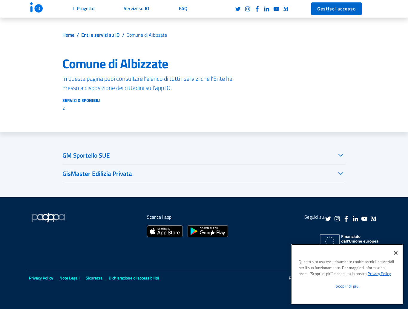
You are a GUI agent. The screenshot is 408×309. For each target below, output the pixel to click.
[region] (347, 274)
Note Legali (69, 278)
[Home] (42, 7)
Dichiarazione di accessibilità (134, 278)
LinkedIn (267, 9)
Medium (286, 9)
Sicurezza (94, 278)
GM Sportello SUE (86, 155)
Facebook (257, 9)
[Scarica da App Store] (165, 230)
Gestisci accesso (336, 8)
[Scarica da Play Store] (208, 230)
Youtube (276, 9)
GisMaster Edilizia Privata (97, 173)
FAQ (183, 8)
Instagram (247, 9)
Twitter (238, 9)
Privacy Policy (379, 274)
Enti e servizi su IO (100, 34)
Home (68, 34)
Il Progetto (83, 8)
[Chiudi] (395, 253)
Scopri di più (347, 286)
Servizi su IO (136, 8)
